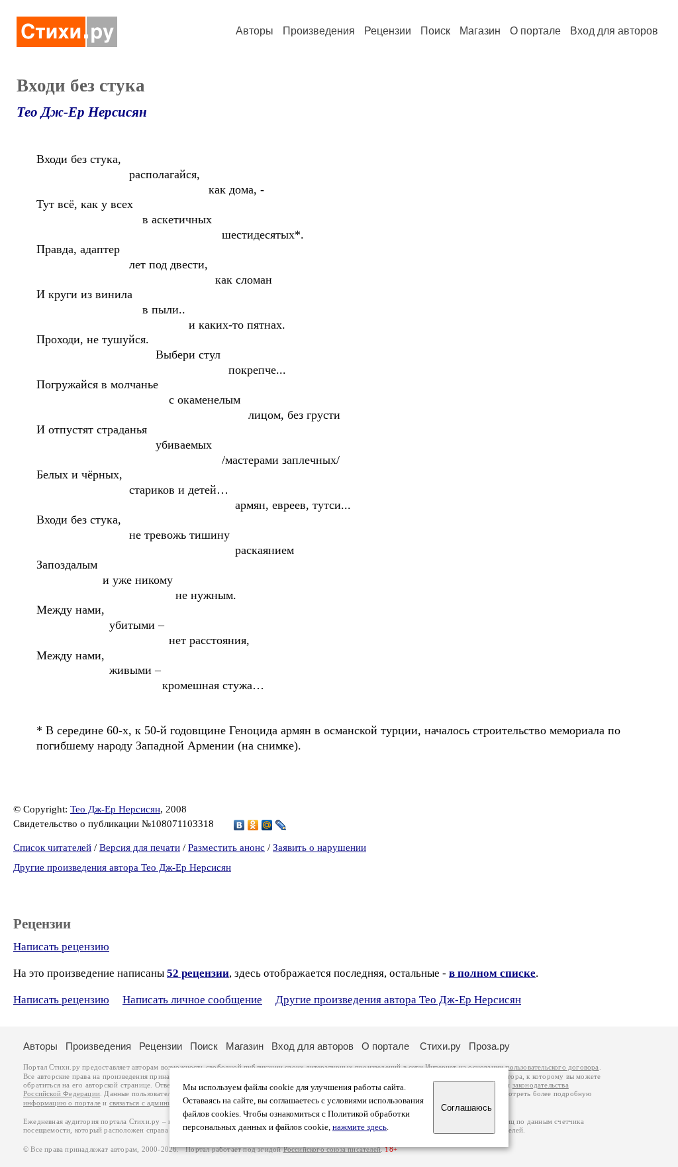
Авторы (254, 30)
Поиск (435, 30)
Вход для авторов (614, 30)
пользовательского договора (552, 1067)
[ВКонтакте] (239, 825)
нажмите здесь (359, 1127)
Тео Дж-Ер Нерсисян (82, 112)
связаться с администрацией (155, 1103)
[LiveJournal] (281, 825)
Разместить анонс (226, 847)
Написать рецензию (61, 946)
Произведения (319, 30)
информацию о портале (62, 1103)
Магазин (480, 30)
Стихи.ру (440, 1046)
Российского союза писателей (332, 1149)
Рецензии (387, 30)
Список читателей (52, 847)
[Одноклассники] (253, 825)
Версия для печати (139, 847)
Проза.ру (489, 1046)
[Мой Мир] (267, 825)
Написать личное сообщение (192, 999)
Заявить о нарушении (319, 847)
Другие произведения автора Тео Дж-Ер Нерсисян (122, 867)
